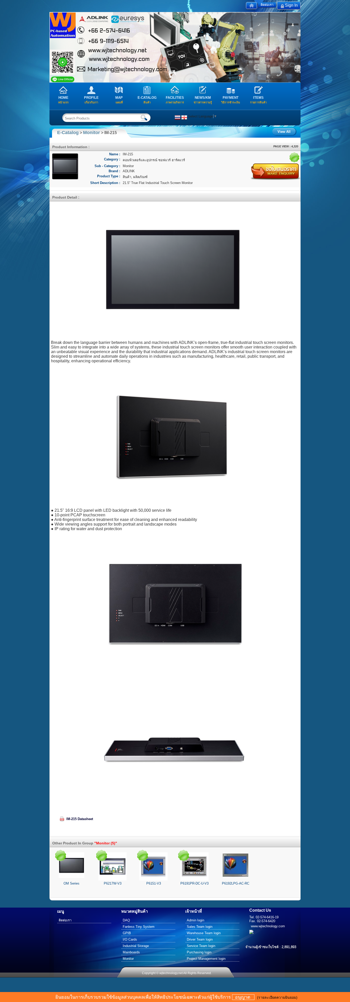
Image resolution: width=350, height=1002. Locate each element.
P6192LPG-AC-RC (235, 883)
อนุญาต (243, 997)
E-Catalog (68, 132)
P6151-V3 (153, 883)
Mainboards (131, 952)
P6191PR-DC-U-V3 (194, 883)
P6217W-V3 (112, 883)
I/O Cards (130, 939)
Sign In (291, 5)
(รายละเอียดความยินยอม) (277, 997)
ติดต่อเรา (267, 5)
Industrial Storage (136, 946)
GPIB (127, 933)
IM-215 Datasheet (79, 819)
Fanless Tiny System (139, 927)
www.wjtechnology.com (268, 926)
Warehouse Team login (204, 933)
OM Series (71, 883)
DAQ (126, 920)
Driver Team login (200, 939)
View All (284, 132)
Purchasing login (199, 952)
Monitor (91, 132)
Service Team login (201, 946)
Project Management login (206, 959)
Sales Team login (199, 927)
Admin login (195, 920)
